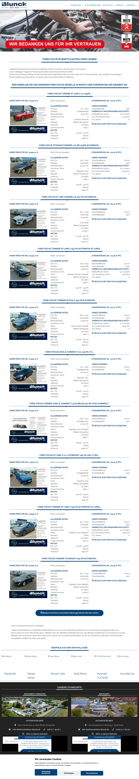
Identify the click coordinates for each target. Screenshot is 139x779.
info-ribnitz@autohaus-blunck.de (26, 729)
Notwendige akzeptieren (46, 772)
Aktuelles (108, 5)
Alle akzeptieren (92, 773)
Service (120, 5)
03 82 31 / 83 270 (122, 729)
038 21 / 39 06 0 (54, 729)
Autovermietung (93, 5)
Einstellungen (69, 773)
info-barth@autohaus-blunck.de (95, 729)
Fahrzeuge (76, 5)
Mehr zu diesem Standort (36, 734)
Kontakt (131, 5)
